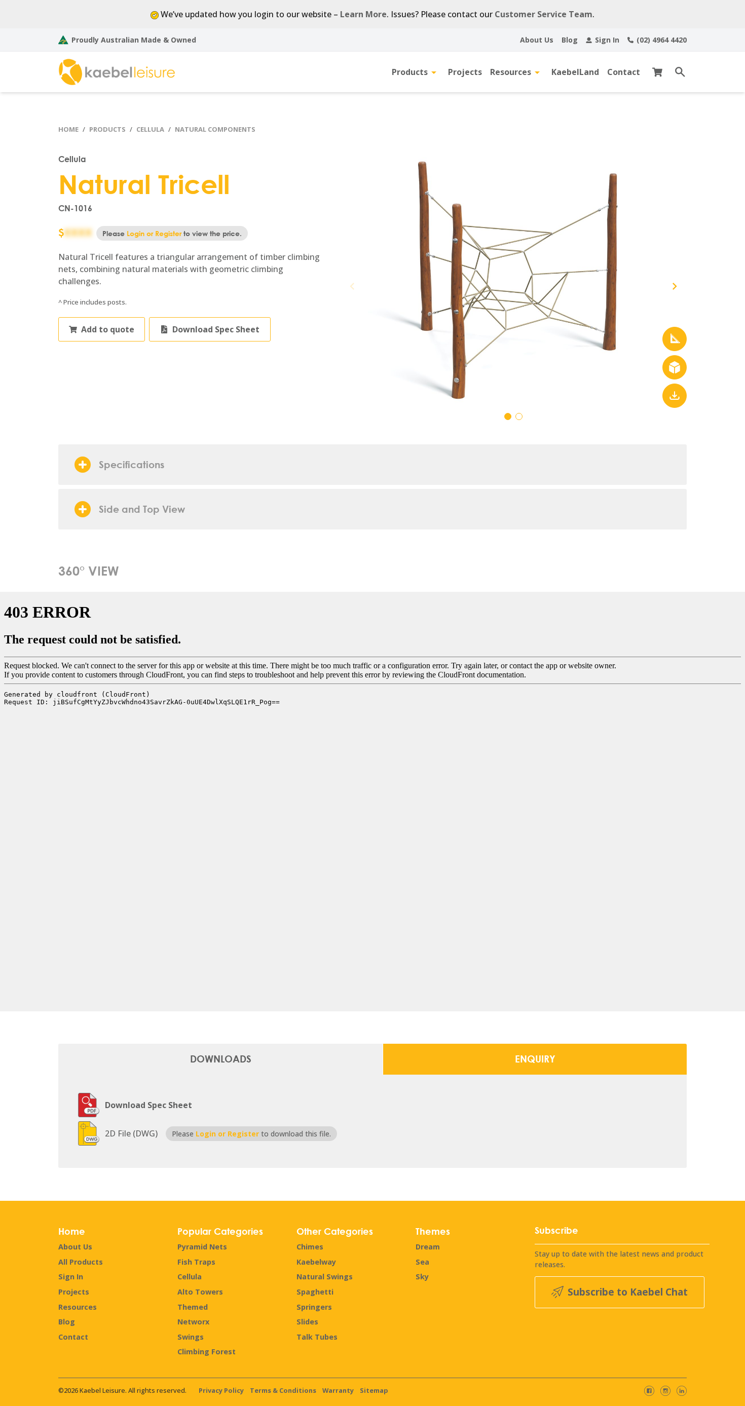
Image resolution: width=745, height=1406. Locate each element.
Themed (192, 1307)
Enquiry (535, 1059)
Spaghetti (314, 1292)
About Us (75, 1246)
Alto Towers (200, 1292)
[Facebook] (649, 1391)
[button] (674, 286)
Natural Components (215, 129)
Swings (190, 1337)
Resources (77, 1307)
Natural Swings (324, 1276)
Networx (193, 1321)
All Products (80, 1262)
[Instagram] (665, 1391)
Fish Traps (196, 1262)
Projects (73, 1292)
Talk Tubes (317, 1337)
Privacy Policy (221, 1390)
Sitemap (374, 1390)
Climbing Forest (206, 1351)
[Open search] (676, 72)
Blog (66, 1321)
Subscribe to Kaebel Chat (628, 1292)
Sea (422, 1262)
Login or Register (154, 233)
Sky (422, 1276)
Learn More (363, 14)
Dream (428, 1246)
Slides (307, 1321)
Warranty (338, 1390)
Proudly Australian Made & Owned (133, 40)
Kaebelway (316, 1262)
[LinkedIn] (682, 1391)
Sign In (70, 1276)
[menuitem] (536, 39)
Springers (314, 1307)
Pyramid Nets (202, 1246)
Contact (73, 1337)
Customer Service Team (543, 14)
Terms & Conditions (283, 1390)
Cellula (150, 129)
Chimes (309, 1246)
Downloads (220, 1059)
